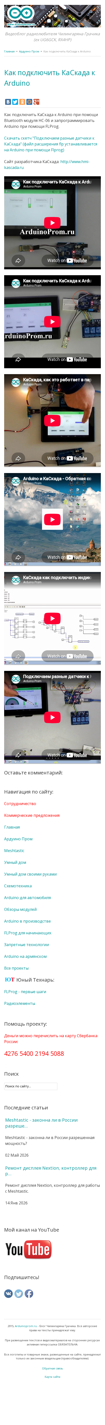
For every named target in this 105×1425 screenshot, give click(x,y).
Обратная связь (52, 1368)
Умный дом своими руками (30, 874)
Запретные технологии (26, 944)
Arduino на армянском (25, 956)
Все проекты (16, 968)
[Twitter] (15, 102)
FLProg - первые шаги (25, 991)
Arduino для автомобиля (27, 897)
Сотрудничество (20, 803)
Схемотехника (18, 886)
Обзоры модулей (20, 909)
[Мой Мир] (29, 102)
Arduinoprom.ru (26, 1326)
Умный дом (15, 862)
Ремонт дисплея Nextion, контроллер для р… (50, 1171)
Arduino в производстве (27, 921)
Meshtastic (14, 850)
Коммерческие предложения (32, 815)
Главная (9, 51)
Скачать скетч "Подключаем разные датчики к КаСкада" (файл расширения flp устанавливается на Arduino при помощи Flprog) (50, 144)
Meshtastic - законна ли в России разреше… (41, 1123)
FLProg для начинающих (27, 933)
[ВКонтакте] (8, 102)
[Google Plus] (36, 102)
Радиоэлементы (19, 1003)
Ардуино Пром (29, 51)
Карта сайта (52, 1376)
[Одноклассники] (22, 102)
